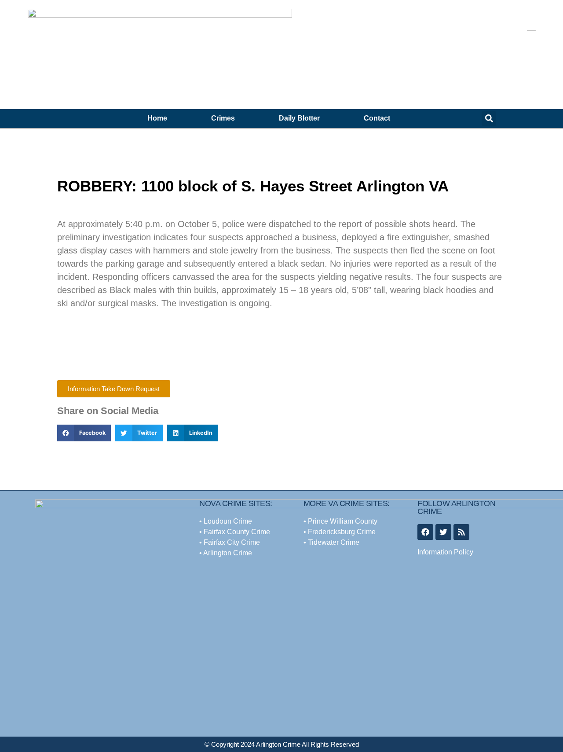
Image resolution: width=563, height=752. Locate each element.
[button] (489, 118)
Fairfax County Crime (236, 532)
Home (157, 118)
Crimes (223, 118)
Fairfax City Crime (232, 542)
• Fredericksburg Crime (339, 532)
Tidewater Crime (333, 542)
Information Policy (445, 552)
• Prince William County (340, 521)
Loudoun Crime (228, 521)
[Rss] (461, 532)
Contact (377, 118)
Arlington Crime (227, 553)
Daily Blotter (299, 118)
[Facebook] (425, 532)
